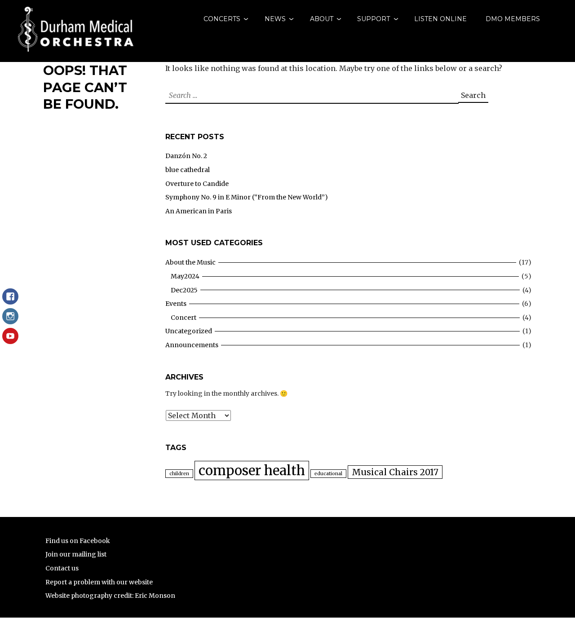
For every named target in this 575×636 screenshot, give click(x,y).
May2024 (185, 276)
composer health (252, 470)
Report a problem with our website (99, 582)
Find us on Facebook (77, 541)
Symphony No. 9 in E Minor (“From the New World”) (246, 197)
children (179, 474)
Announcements (191, 345)
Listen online (440, 19)
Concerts (221, 19)
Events (175, 304)
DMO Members (513, 19)
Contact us (62, 568)
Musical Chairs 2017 (395, 472)
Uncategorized (188, 331)
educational (328, 474)
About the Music (190, 262)
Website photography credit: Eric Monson (110, 596)
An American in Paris (198, 211)
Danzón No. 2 (186, 156)
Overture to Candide (197, 184)
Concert (183, 318)
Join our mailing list (75, 554)
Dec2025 (184, 290)
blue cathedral (187, 170)
